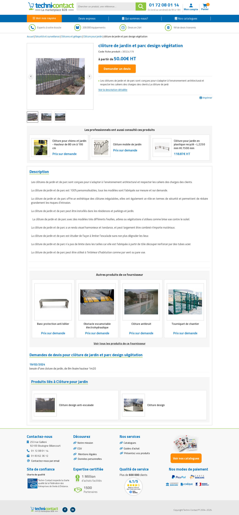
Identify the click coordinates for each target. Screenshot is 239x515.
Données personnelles (90, 458)
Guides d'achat (132, 448)
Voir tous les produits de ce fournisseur (120, 343)
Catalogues (130, 443)
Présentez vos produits (137, 453)
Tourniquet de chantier (185, 324)
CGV (79, 448)
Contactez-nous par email (45, 460)
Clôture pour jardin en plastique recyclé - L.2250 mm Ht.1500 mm (189, 144)
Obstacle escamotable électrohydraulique (97, 326)
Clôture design (156, 405)
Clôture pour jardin (92, 36)
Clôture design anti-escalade (76, 405)
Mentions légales (87, 454)
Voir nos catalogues (186, 458)
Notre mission (85, 443)
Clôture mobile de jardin (127, 144)
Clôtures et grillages (71, 36)
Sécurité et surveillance (47, 36)
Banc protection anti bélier (53, 324)
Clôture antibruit (141, 324)
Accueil (30, 36)
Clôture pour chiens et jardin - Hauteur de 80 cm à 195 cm (69, 144)
